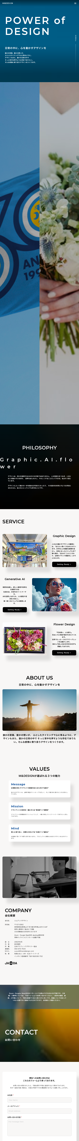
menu (75, 3)
